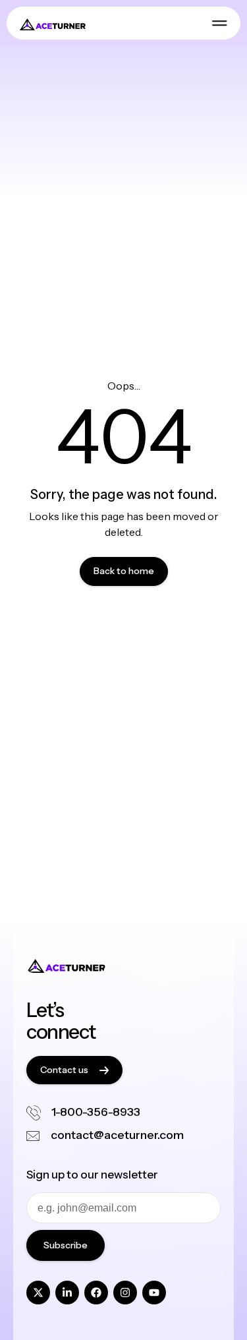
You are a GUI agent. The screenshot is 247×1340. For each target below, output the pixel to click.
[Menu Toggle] (219, 23)
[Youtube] (154, 1292)
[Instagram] (125, 1292)
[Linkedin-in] (67, 1292)
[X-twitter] (38, 1292)
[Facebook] (96, 1292)
